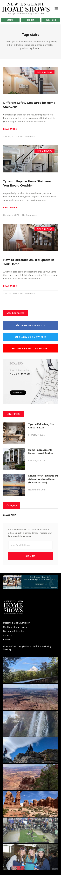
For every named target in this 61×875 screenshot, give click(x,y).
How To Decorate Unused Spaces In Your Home (28, 261)
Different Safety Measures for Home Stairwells (29, 104)
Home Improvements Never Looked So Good (41, 451)
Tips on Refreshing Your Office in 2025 (41, 425)
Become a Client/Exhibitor (16, 622)
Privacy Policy (44, 646)
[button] (56, 9)
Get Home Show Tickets (15, 626)
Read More (10, 129)
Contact (7, 639)
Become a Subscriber (13, 631)
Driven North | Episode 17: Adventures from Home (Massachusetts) (43, 479)
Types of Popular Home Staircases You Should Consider (27, 183)
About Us (8, 635)
